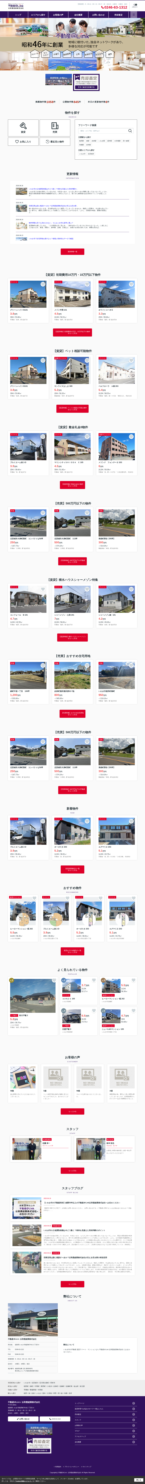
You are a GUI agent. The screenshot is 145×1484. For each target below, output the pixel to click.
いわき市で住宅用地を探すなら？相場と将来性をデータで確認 (51, 239)
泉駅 (87, 141)
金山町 (76, 1386)
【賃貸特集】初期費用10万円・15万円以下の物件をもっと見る (72, 332)
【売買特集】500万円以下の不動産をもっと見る (72, 561)
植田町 (26, 1386)
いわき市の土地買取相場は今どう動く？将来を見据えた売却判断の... (53, 189)
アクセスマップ (80, 1436)
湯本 (44, 1393)
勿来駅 (94, 141)
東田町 (43, 1386)
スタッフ (78, 1420)
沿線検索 (30, 125)
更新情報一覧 (72, 251)
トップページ (79, 1403)
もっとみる (72, 1111)
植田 (25, 1393)
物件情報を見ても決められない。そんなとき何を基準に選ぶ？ (51, 223)
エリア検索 (16, 125)
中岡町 (37, 1386)
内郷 (65, 1393)
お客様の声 (58, 15)
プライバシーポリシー (71, 1467)
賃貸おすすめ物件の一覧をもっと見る (72, 951)
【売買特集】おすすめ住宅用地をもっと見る (72, 713)
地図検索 (23, 131)
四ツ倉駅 (126, 141)
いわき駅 (102, 141)
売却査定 (118, 15)
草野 (54, 1393)
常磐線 (26, 1390)
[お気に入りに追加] (43, 284)
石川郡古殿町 (44, 1383)
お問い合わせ (98, 15)
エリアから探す (38, 15)
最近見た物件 (57, 141)
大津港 (49, 1393)
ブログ (77, 1431)
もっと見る (72, 1171)
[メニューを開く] (134, 14)
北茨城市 (91, 154)
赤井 (70, 1393)
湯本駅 (109, 141)
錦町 (32, 1386)
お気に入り (25, 141)
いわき (38, 1393)
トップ (18, 15)
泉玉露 (82, 1386)
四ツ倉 (60, 1393)
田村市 (52, 1383)
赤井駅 (88, 145)
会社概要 (78, 15)
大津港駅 (117, 141)
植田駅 (81, 141)
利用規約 (58, 1467)
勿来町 (56, 1386)
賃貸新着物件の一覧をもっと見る (72, 869)
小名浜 (49, 1386)
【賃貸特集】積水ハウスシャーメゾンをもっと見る (72, 637)
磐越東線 (33, 1390)
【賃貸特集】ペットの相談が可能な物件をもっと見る (72, 408)
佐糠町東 (69, 1386)
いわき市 (82, 154)
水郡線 (40, 1390)
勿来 (33, 1393)
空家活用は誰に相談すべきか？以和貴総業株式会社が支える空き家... (53, 206)
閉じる (138, 1480)
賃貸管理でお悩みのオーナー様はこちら (89, 1409)
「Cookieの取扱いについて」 (23, 1481)
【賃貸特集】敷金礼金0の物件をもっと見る (72, 485)
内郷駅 (81, 145)
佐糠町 (62, 1386)
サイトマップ (86, 1467)
